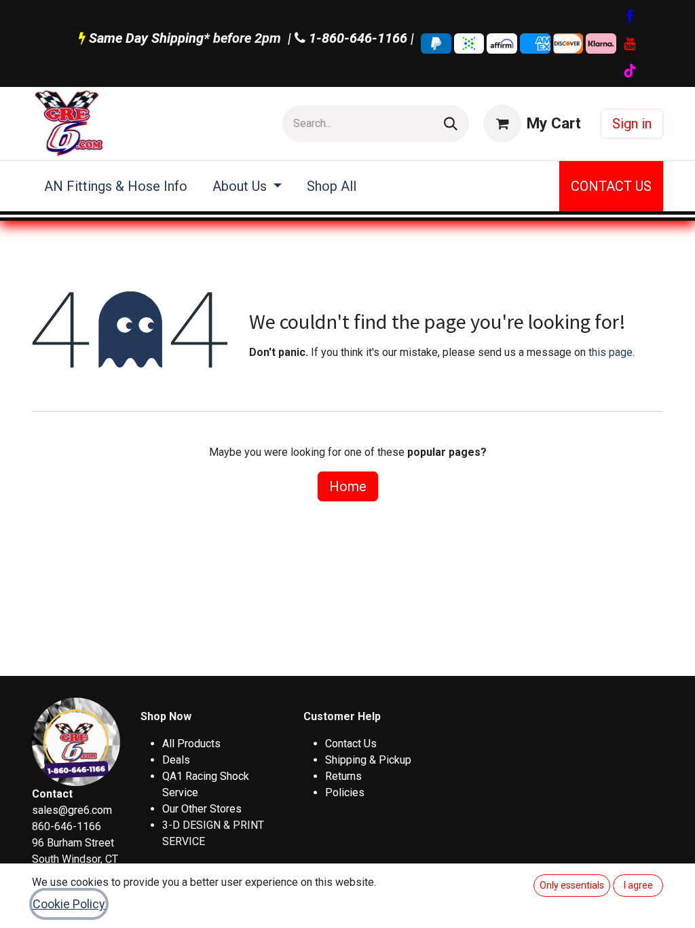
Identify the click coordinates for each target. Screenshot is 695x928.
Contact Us (351, 743)
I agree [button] (638, 885)
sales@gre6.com (72, 810)
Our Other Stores (202, 808)
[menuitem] (116, 186)
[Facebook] (629, 16)
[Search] (450, 123)
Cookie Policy (69, 904)
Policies (344, 792)
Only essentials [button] (572, 885)
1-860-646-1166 (356, 38)
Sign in (632, 123)
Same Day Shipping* (149, 38)
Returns (343, 776)
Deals (176, 759)
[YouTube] (629, 43)
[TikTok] (629, 70)
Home (348, 486)
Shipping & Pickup (368, 759)
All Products (191, 743)
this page (610, 352)
